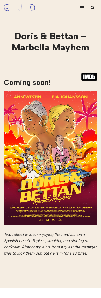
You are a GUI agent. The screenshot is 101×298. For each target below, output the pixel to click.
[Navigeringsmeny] (82, 7)
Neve (29, 292)
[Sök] (93, 7)
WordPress (66, 292)
